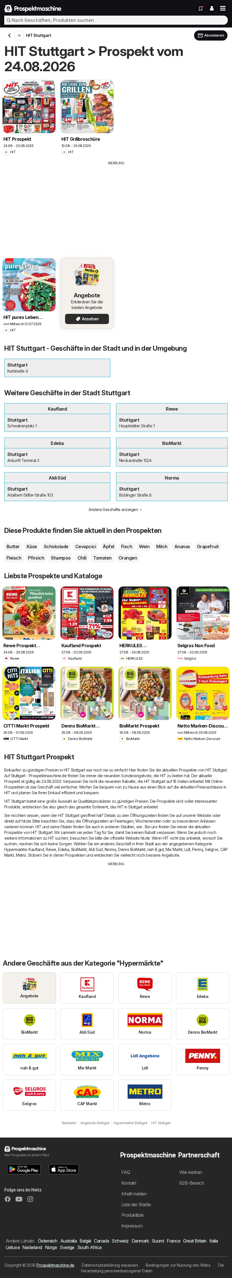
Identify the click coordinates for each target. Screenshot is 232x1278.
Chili (82, 558)
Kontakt (128, 1183)
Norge (51, 1247)
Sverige (67, 1247)
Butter (13, 546)
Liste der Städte (136, 1204)
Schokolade (56, 546)
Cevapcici (85, 546)
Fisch (126, 546)
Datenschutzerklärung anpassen (110, 1265)
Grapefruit (208, 546)
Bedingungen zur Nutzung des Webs (178, 1265)
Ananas (182, 546)
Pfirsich (36, 558)
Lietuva (13, 1247)
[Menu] (223, 8)
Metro (21, 855)
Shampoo (60, 558)
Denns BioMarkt (131, 849)
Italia (213, 1241)
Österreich (47, 1241)
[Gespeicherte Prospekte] (200, 8)
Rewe (51, 849)
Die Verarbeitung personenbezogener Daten (152, 1268)
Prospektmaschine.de (55, 1265)
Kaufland (36, 849)
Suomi (158, 1241)
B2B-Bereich (191, 1183)
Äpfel (108, 546)
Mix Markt (174, 849)
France (173, 1241)
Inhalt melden (134, 1194)
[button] (211, 8)
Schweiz (120, 1241)
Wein (144, 546)
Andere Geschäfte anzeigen (113, 509)
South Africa (89, 1247)
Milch (161, 546)
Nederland (32, 1247)
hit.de (26, 821)
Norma (110, 849)
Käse (32, 546)
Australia (68, 1241)
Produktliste (132, 1215)
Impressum (131, 1226)
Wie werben (190, 1172)
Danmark (140, 1241)
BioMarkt (79, 849)
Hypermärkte (15, 849)
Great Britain (194, 1241)
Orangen (128, 558)
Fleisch (14, 558)
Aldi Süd (96, 849)
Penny (197, 849)
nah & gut (155, 849)
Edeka (63, 849)
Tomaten (102, 558)
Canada (101, 1241)
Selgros (211, 849)
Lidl (187, 849)
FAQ (125, 1172)
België (85, 1241)
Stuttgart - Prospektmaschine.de (38, 775)
